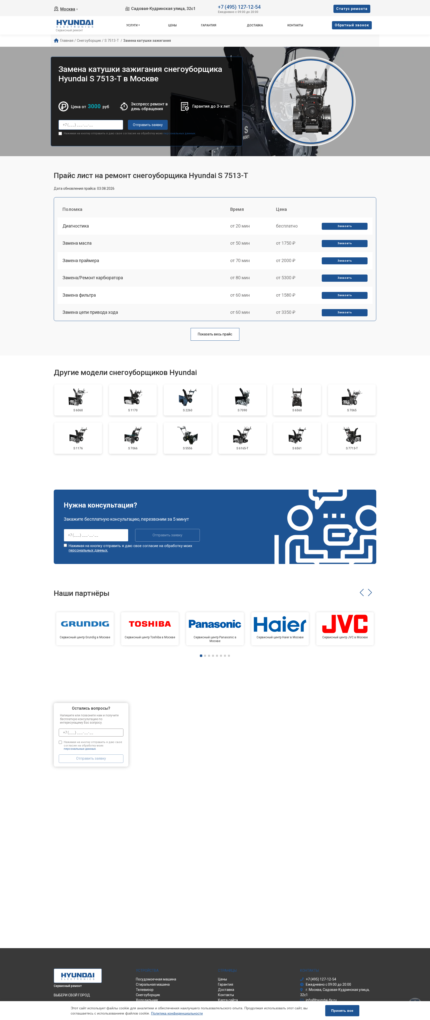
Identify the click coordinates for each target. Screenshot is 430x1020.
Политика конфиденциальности (177, 1013)
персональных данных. (179, 133)
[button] (361, 592)
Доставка (255, 25)
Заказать (344, 226)
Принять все (342, 1011)
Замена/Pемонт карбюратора (92, 277)
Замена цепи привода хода (90, 312)
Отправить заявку (148, 125)
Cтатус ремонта (352, 9)
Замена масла (77, 243)
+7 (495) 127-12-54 (239, 6)
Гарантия (208, 25)
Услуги (132, 25)
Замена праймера (80, 260)
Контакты (295, 25)
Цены (172, 25)
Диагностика (75, 226)
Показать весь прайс (215, 334)
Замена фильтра (79, 295)
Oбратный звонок (352, 25)
